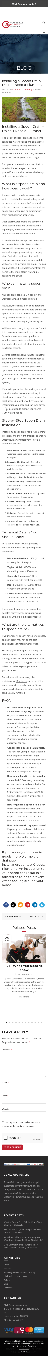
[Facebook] (6, 904)
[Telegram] (42, 904)
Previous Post (15, 916)
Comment (7, 1049)
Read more (24, 997)
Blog (6, 1284)
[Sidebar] (3, 410)
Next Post (35, 916)
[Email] (20, 904)
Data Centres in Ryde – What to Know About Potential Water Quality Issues (21, 1246)
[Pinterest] (27, 904)
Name (5, 1082)
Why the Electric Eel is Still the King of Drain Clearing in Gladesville (23, 1223)
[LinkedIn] (34, 904)
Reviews (7, 1268)
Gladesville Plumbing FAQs (15, 1276)
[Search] (44, 23)
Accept (24, 1352)
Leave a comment (24, 974)
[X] (13, 904)
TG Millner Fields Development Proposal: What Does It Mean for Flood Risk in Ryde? (23, 1238)
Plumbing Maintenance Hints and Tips (20, 1272)
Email (5, 1095)
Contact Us (8, 1287)
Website (5, 1109)
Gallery (7, 1280)
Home (6, 1264)
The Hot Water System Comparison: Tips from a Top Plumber (22, 1231)
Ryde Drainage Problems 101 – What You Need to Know (24, 966)
